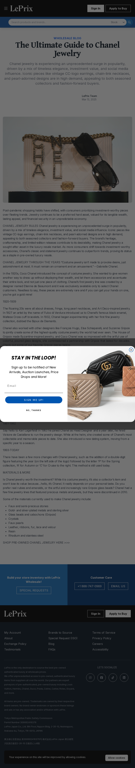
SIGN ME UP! (33, 400)
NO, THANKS (33, 410)
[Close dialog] (131, 350)
